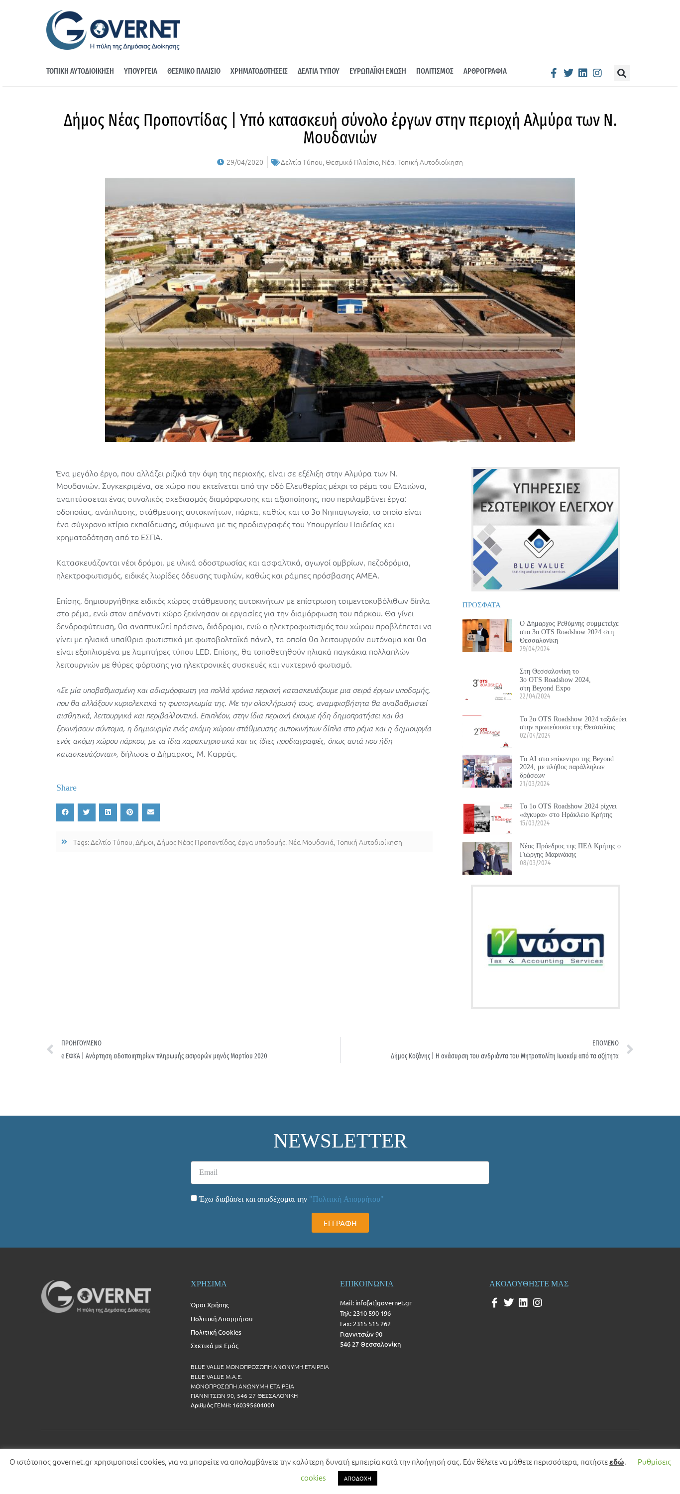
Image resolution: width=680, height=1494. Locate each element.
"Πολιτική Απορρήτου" (346, 1199)
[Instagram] (597, 73)
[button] (622, 73)
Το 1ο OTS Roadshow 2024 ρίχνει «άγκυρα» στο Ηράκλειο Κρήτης (568, 810)
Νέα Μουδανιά (311, 842)
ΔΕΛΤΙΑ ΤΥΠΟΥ (319, 71)
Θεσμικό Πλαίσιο (352, 162)
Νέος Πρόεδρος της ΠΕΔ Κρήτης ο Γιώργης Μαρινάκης (570, 850)
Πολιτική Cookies (216, 1332)
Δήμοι (144, 842)
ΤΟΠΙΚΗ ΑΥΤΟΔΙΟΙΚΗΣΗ (80, 71)
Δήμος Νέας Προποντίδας (196, 842)
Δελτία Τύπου (302, 162)
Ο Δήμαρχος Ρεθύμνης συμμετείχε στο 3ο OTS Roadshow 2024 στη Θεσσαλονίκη (569, 631)
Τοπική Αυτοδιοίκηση (430, 162)
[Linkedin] (583, 73)
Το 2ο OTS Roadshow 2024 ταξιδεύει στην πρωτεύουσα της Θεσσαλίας (573, 723)
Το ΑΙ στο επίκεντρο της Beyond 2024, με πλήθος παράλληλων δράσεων (567, 767)
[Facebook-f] (554, 73)
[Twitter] (568, 73)
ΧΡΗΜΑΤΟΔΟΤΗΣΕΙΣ (259, 71)
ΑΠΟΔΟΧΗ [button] (357, 1478)
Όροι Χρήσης (210, 1304)
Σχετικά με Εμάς (214, 1345)
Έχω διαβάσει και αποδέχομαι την (291, 1199)
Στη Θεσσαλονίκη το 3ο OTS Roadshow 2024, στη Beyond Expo (555, 679)
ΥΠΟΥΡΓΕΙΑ (140, 71)
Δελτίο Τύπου (111, 842)
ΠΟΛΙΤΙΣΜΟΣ (434, 71)
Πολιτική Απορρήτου (221, 1318)
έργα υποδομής (261, 842)
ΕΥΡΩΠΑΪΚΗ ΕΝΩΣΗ (377, 71)
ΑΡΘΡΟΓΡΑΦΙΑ (485, 71)
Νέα (388, 162)
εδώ (616, 1462)
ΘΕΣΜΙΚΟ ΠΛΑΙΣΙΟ (194, 71)
